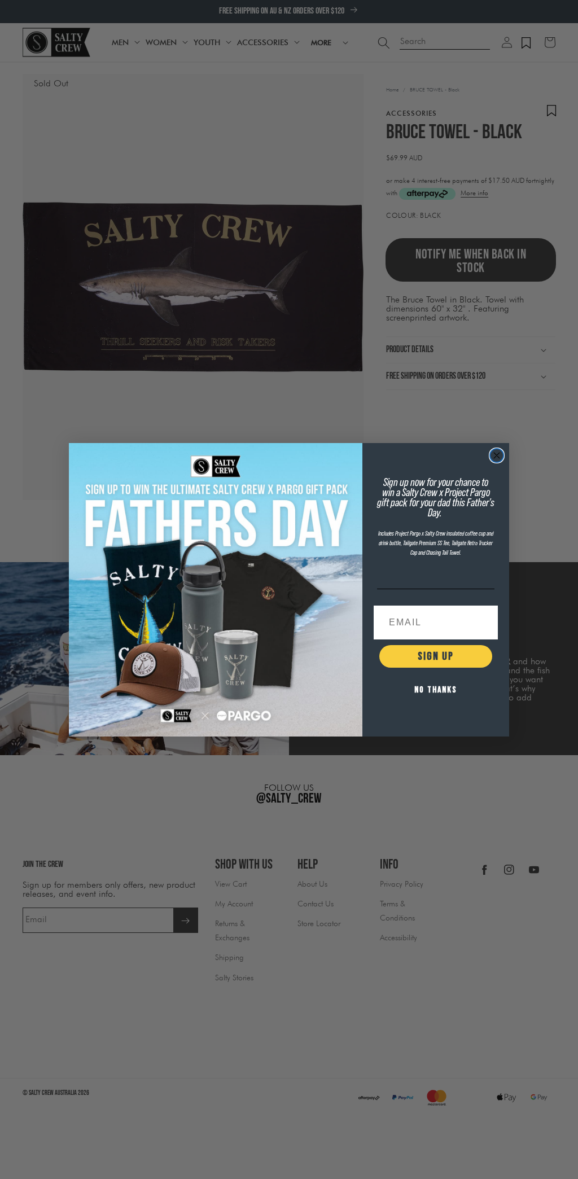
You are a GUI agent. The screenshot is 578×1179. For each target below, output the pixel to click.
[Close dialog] (496, 455)
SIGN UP (436, 656)
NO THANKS (435, 690)
